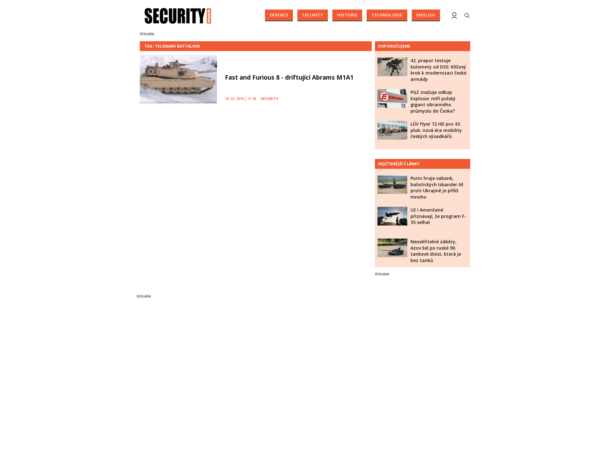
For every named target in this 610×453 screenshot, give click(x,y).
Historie (347, 15)
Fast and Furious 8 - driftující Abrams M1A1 (289, 77)
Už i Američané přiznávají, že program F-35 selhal (438, 216)
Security (312, 15)
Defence (279, 15)
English (426, 15)
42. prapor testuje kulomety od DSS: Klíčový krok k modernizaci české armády (438, 69)
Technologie (387, 15)
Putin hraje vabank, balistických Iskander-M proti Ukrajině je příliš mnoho (436, 187)
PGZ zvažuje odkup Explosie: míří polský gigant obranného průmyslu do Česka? (433, 101)
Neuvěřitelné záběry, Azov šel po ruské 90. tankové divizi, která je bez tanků (435, 251)
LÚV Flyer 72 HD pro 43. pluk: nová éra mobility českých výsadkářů (436, 130)
